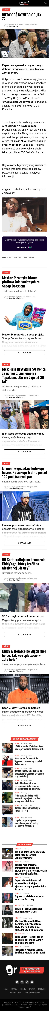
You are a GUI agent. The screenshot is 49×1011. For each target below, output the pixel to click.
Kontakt (32, 989)
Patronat (14, 989)
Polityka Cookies (16, 992)
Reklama (23, 989)
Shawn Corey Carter (24, 257)
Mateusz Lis (13, 26)
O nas (6, 989)
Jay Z (10, 257)
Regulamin (41, 989)
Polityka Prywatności (33, 992)
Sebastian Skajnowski (17, 298)
